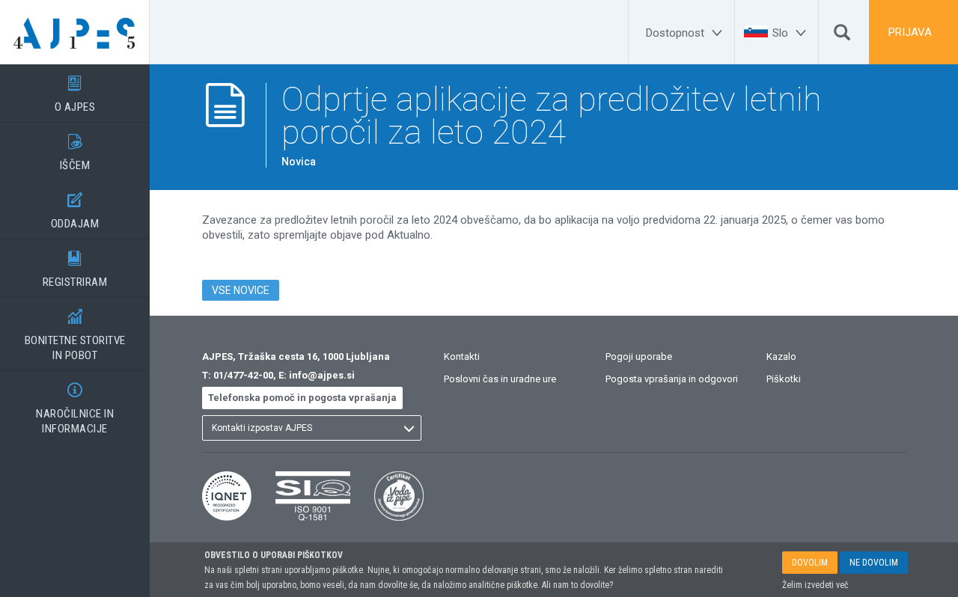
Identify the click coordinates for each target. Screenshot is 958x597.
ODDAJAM (75, 211)
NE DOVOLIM (873, 562)
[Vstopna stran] (75, 32)
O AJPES (75, 95)
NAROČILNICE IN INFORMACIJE (75, 408)
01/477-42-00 (243, 375)
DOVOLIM (810, 562)
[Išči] (842, 36)
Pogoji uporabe (638, 356)
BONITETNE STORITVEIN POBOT (75, 335)
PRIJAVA (910, 32)
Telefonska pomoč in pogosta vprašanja (302, 397)
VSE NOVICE (240, 290)
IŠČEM (75, 153)
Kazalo (781, 356)
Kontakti (462, 356)
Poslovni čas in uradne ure (500, 379)
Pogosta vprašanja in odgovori (671, 379)
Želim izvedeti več (815, 585)
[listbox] (311, 428)
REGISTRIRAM (75, 270)
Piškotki (783, 379)
